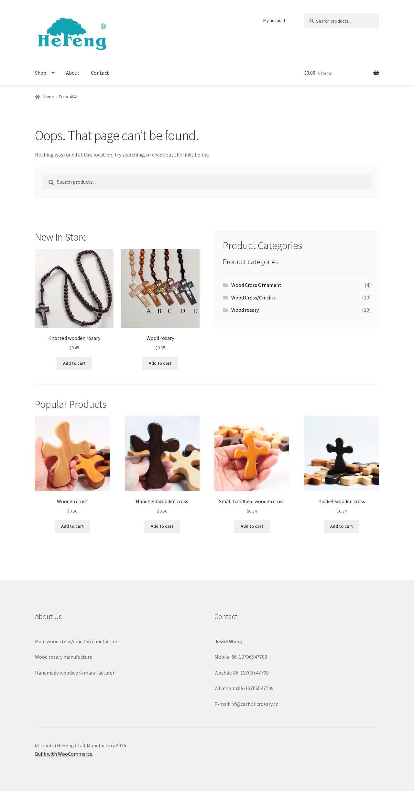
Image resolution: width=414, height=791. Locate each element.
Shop (40, 73)
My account (274, 20)
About (73, 73)
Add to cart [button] (74, 363)
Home (48, 97)
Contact (100, 73)
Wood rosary (245, 310)
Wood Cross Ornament (256, 285)
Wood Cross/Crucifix (253, 297)
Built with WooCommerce (63, 754)
